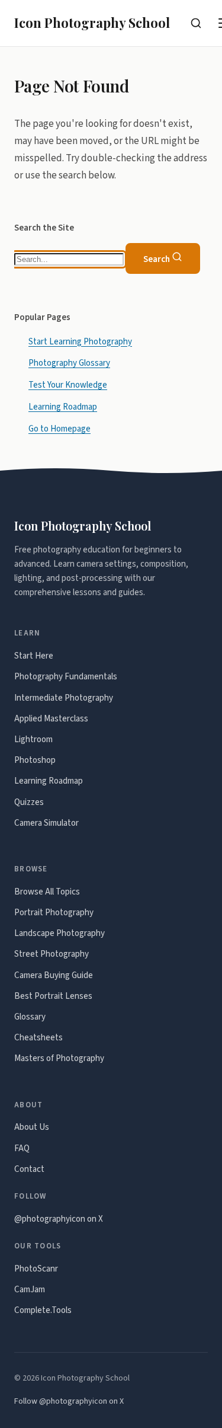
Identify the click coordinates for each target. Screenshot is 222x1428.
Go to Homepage (59, 429)
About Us (31, 1127)
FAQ (22, 1148)
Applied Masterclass (51, 719)
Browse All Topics (47, 892)
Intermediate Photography (63, 698)
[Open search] (196, 23)
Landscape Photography (59, 933)
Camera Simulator (46, 823)
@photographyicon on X (58, 1219)
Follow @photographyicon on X (69, 1401)
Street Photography (51, 954)
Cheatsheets (38, 1037)
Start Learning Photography (80, 342)
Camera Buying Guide (53, 975)
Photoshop (35, 760)
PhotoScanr (36, 1269)
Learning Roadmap (62, 407)
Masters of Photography (59, 1058)
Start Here (33, 656)
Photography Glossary (69, 363)
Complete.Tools (43, 1310)
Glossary (30, 1017)
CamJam (29, 1289)
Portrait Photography (54, 912)
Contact (29, 1169)
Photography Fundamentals (65, 676)
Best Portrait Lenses (53, 996)
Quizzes (29, 802)
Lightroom (33, 739)
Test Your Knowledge (67, 385)
